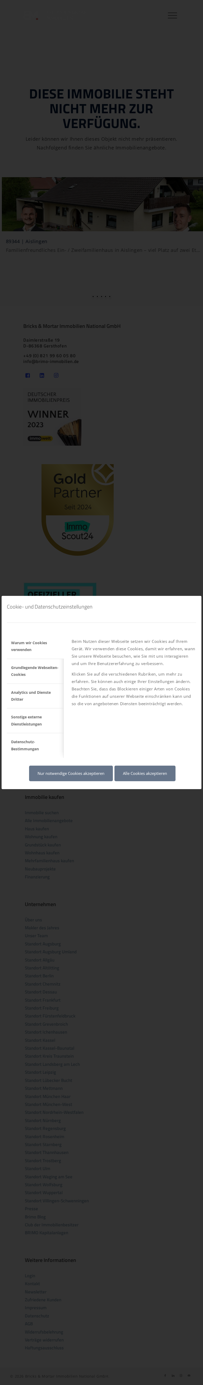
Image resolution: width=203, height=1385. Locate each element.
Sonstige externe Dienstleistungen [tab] (26, 720)
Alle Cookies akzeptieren (145, 773)
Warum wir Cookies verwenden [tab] (29, 646)
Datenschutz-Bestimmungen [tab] (25, 745)
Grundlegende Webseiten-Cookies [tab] (34, 671)
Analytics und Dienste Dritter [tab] (31, 696)
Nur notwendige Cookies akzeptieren (71, 773)
